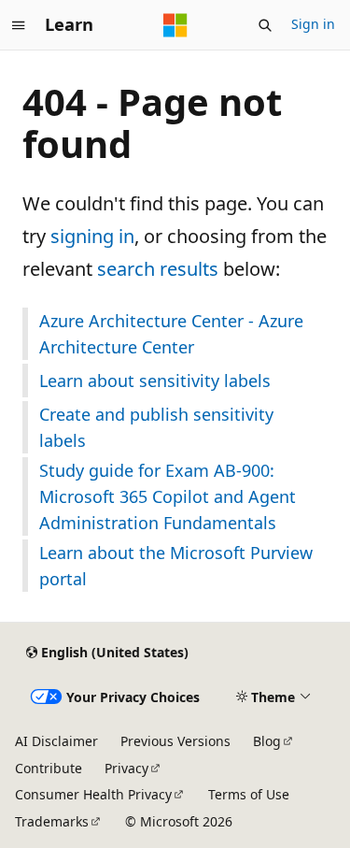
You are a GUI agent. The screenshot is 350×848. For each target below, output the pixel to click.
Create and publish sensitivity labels (156, 427)
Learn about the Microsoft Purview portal (176, 565)
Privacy (126, 768)
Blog (267, 741)
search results (157, 268)
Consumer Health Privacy (93, 794)
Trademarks (52, 821)
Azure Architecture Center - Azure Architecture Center (171, 333)
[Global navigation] (18, 25)
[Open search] (265, 25)
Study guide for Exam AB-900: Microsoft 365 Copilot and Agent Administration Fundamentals (167, 496)
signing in (92, 236)
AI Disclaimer (56, 741)
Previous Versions (175, 741)
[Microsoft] (175, 25)
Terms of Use (248, 794)
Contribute (48, 768)
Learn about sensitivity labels (155, 380)
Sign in (313, 24)
